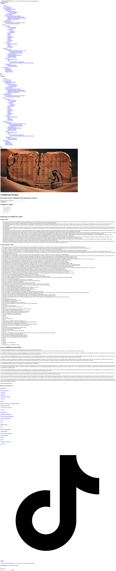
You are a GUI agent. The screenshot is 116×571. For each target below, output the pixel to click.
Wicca (9, 34)
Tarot (9, 60)
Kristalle (9, 41)
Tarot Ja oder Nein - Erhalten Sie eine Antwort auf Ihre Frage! (22, 62)
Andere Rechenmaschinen (5, 418)
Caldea (11, 30)
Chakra (9, 33)
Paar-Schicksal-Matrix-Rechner (16, 51)
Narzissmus (10, 45)
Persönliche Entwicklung (12, 43)
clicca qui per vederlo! (34, 1)
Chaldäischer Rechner (12, 56)
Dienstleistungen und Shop (10, 9)
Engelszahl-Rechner (11, 53)
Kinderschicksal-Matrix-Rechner (16, 52)
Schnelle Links (8, 6)
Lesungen (7, 58)
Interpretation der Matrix (5, 405)
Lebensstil (7, 42)
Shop (1, 420)
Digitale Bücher (8, 10)
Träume (9, 39)
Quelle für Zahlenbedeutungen (6, 383)
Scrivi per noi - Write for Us (5, 441)
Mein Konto (5, 67)
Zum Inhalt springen (4, 2)
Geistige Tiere (10, 40)
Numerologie (10, 29)
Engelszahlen (12, 31)
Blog (4, 24)
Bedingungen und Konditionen (6, 433)
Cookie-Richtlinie (3, 431)
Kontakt (2, 439)
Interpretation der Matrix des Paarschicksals (16, 16)
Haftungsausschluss (4, 435)
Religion (9, 38)
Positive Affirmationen (12, 65)
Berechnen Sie (3, 201)
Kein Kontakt (10, 47)
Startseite (4, 5)
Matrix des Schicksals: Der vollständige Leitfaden (9, 403)
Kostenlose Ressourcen (7, 21)
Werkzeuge (5, 48)
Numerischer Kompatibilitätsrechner (15, 54)
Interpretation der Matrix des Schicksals (12, 15)
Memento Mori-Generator (13, 66)
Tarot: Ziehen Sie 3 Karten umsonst (17, 61)
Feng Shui (10, 36)
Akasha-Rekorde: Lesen (12, 59)
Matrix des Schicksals (7, 7)
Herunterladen (8, 69)
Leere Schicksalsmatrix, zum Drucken (12, 23)
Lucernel (8, 565)
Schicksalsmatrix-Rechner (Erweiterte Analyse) (17, 50)
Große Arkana (8, 20)
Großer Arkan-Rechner (12, 57)
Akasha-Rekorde (11, 32)
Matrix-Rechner (3, 412)
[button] (1, 75)
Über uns (2, 437)
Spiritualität (7, 26)
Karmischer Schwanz (12, 13)
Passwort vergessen (9, 71)
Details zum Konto (9, 70)
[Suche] (13, 570)
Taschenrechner (8, 49)
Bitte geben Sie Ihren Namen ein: (6, 200)
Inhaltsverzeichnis (3, 424)
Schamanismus (10, 37)
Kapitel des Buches (14, 12)
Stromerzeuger (8, 64)
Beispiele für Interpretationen (13, 19)
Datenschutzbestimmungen (5, 429)
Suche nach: (2, 568)
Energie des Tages (8, 14)
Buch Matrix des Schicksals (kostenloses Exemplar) (15, 22)
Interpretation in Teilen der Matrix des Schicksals (17, 18)
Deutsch (3, 443)
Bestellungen (7, 68)
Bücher (9, 44)
